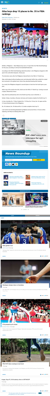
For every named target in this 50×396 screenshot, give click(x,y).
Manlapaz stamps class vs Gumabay (13, 285)
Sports (4, 8)
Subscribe (46, 2)
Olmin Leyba (6, 247)
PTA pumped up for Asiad (10, 324)
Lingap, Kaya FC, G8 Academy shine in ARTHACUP (16, 379)
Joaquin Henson (6, 326)
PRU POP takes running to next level (13, 364)
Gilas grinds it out (8, 245)
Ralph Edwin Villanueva (7, 17)
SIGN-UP (39, 160)
